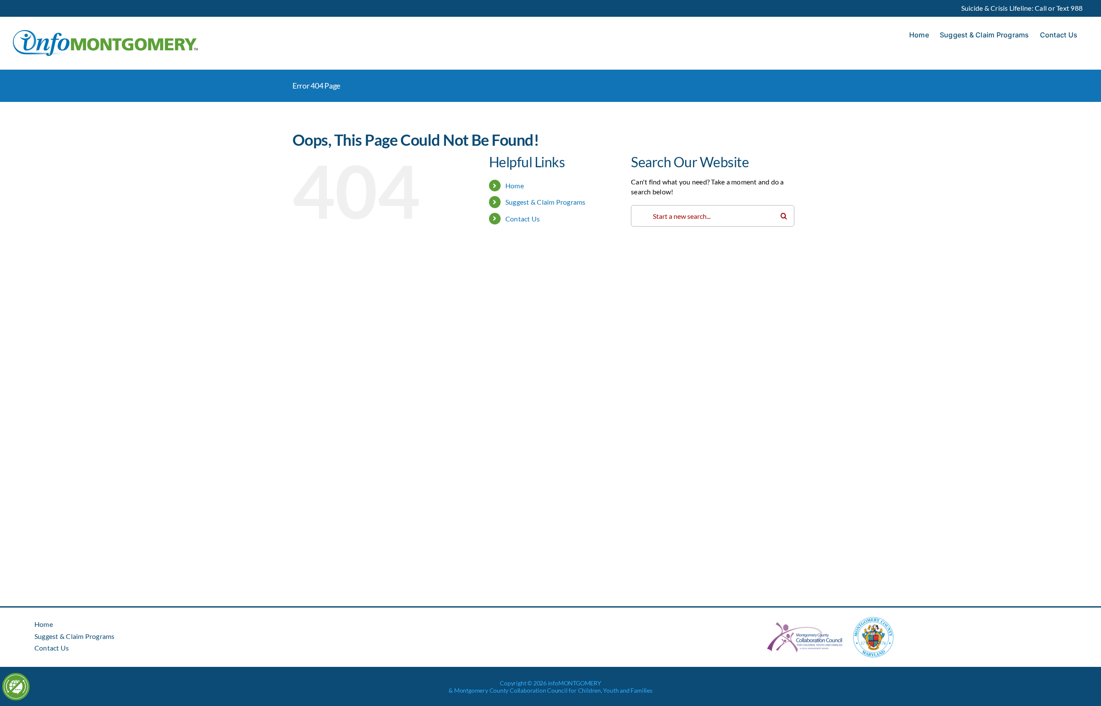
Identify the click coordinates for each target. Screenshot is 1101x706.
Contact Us (522, 219)
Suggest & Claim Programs (545, 202)
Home (514, 185)
